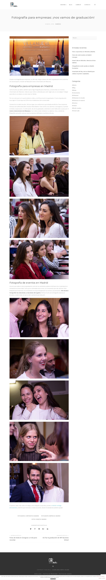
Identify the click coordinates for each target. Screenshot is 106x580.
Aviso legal (38, 574)
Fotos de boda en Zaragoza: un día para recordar (23, 538)
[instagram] (95, 4)
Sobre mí (78, 4)
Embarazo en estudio (79, 98)
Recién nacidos (77, 108)
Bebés (74, 85)
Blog (70, 4)
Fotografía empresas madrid (50, 516)
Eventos (58, 24)
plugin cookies (102, 578)
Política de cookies (65, 574)
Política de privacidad (50, 574)
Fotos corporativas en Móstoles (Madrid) (83, 51)
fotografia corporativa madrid (28, 516)
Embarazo (75, 95)
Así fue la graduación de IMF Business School (56, 538)
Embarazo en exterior (79, 100)
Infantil (75, 105)
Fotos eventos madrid (39, 519)
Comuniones (76, 93)
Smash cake (76, 110)
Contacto (87, 4)
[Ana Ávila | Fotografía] (14, 4)
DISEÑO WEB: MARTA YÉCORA (60, 569)
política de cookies (100, 576)
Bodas (74, 90)
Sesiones (63, 4)
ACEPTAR (53, 578)
